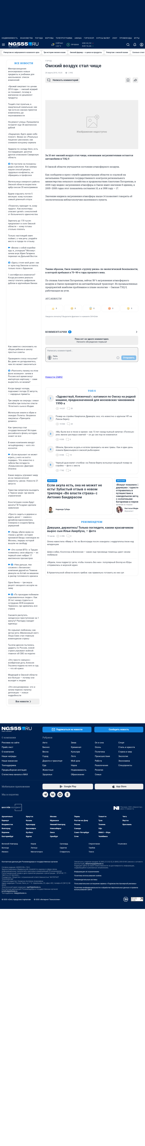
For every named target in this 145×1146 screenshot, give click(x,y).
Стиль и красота (126, 747)
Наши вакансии (10, 761)
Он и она (99, 742)
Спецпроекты (125, 765)
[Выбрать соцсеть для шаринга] (135, 80)
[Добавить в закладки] (128, 80)
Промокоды (126, 38)
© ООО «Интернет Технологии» (47, 899)
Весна (45, 751)
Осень (98, 747)
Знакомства (26, 38)
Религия (99, 770)
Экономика (124, 761)
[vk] (53, 794)
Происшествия (102, 756)
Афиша (78, 38)
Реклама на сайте (10, 742)
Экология (123, 756)
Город (45, 756)
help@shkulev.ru (20, 893)
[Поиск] (128, 45)
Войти (55, 359)
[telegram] (45, 794)
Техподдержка (9, 765)
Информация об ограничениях (86, 872)
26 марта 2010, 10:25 (53, 73)
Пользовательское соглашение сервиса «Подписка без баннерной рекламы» (105, 884)
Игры (136, 38)
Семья (98, 774)
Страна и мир (125, 751)
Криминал (76, 747)
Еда (44, 765)
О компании (8, 751)
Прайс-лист (7, 747)
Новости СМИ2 (54, 377)
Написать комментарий (65, 80)
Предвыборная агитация (14, 770)
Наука (74, 765)
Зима (73, 742)
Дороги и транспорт (52, 761)
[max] (60, 794)
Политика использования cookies (87, 876)
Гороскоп (89, 38)
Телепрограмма (64, 38)
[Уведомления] (134, 45)
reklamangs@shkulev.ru (94, 864)
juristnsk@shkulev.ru (9, 891)
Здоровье (47, 774)
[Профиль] (141, 45)
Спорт (121, 742)
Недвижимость (10, 38)
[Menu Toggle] (3, 45)
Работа (98, 761)
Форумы (49, 38)
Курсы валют (103, 38)
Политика (100, 751)
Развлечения (101, 765)
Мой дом (75, 761)
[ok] (67, 794)
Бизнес (46, 747)
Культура (75, 751)
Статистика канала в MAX (15, 774)
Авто (44, 742)
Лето (73, 756)
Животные (47, 770)
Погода (39, 38)
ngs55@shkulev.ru (34, 887)
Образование (77, 774)
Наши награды (9, 756)
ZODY (114, 38)
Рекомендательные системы (85, 880)
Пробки (73, 44)
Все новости (23, 63)
